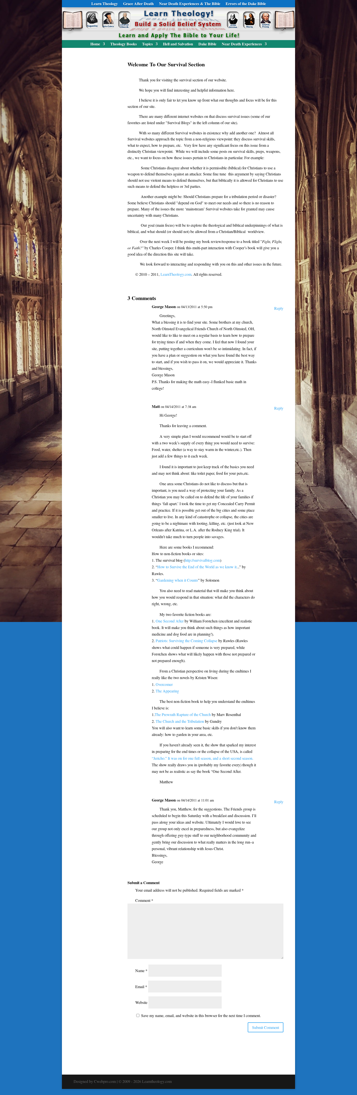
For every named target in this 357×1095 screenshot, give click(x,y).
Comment (144, 900)
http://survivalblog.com (202, 560)
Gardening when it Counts (177, 580)
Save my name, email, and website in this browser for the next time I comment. (201, 1015)
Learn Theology (104, 4)
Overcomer (164, 684)
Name (141, 970)
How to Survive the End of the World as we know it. (197, 566)
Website (141, 1002)
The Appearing (167, 690)
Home (95, 44)
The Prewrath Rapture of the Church (183, 714)
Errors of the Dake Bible (246, 4)
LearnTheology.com (176, 274)
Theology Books (123, 44)
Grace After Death (138, 4)
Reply (278, 308)
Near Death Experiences (242, 44)
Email (141, 986)
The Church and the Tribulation (180, 721)
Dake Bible (207, 44)
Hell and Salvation (178, 44)
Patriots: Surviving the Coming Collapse (186, 640)
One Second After (170, 620)
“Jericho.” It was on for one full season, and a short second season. (202, 758)
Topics (147, 44)
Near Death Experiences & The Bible (189, 4)
